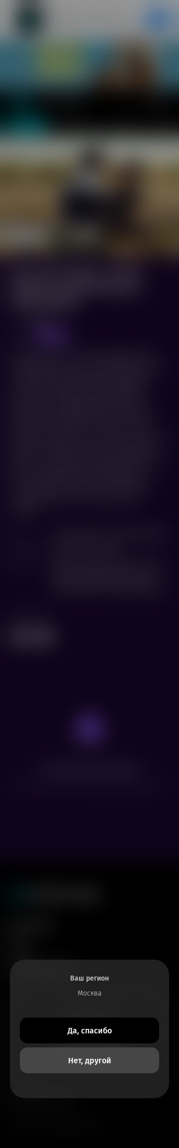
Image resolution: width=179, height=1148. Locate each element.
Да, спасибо (90, 1030)
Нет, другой (89, 1060)
